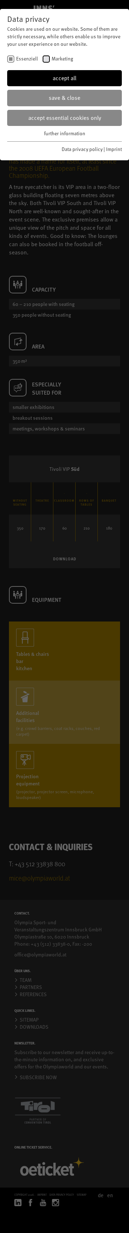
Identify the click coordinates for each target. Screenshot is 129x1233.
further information (64, 133)
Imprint (114, 149)
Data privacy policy (82, 149)
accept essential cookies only (64, 117)
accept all (64, 78)
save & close (64, 97)
